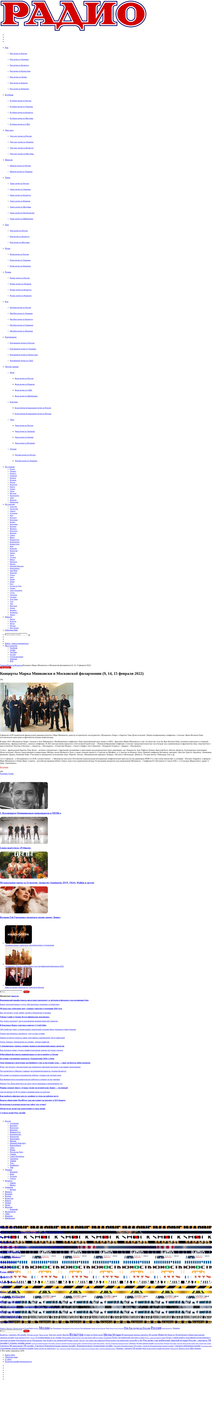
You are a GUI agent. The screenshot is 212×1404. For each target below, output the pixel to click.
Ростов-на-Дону (16, 586)
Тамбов (13, 1161)
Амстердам (14, 509)
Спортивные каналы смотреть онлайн (16, 1348)
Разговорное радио (24, 1340)
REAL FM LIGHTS (10, 1302)
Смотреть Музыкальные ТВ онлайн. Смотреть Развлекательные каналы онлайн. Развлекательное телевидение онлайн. (56, 1346)
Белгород (13, 518)
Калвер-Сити (14, 544)
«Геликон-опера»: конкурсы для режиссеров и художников (29, 945)
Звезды (12, 619)
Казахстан (13, 484)
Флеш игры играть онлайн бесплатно (156, 1348)
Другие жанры (12, 366)
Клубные (9, 95)
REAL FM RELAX (10, 1312)
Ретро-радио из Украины (20, 260)
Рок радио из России (18, 53)
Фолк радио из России (24, 378)
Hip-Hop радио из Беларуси (21, 319)
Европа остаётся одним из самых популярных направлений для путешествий (32, 1038)
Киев (11, 546)
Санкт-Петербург (16, 590)
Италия (12, 482)
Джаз (12, 420)
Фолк (12, 372)
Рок (6, 47)
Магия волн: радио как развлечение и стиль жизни (22, 1109)
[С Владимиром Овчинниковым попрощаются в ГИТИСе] (24, 808)
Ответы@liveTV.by (22, 1338)
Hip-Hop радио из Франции (21, 331)
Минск (12, 560)
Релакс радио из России (20, 278)
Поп (7, 224)
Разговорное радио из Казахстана (24, 355)
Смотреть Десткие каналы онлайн (141, 1343)
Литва (12, 491)
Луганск (13, 557)
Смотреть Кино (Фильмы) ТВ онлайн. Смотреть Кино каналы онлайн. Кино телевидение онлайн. (182, 1343)
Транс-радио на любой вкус (45, 1348)
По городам (10, 504)
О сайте (8, 1359)
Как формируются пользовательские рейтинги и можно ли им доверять (30, 1079)
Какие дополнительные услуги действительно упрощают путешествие (29, 1004)
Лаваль (12, 553)
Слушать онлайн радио (19, 1343)
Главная (3, 665)
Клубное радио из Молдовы (21, 118)
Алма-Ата (13, 507)
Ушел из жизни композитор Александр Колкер (24, 987)
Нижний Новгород (17, 566)
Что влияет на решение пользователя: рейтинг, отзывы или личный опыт (30, 1075)
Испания (13, 480)
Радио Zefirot (7, 1272)
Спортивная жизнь (206, 1346)
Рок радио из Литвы (18, 77)
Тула (11, 601)
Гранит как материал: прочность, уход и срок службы (22, 1034)
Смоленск (13, 595)
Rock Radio (6, 1242)
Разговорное (11, 337)
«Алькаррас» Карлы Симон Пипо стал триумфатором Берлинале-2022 (34, 966)
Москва (12, 564)
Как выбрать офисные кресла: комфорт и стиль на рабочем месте (29, 1096)
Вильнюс (13, 526)
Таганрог (13, 597)
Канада (12, 487)
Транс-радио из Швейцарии (21, 219)
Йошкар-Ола (14, 540)
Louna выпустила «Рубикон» (15, 848)
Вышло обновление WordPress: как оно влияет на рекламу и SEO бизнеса (32, 1100)
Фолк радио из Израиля (24, 384)
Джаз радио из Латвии (24, 437)
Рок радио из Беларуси (19, 65)
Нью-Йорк (13, 571)
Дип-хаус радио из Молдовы (22, 154)
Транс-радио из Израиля (20, 201)
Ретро (7, 248)
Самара (12, 588)
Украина (13, 471)
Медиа (12, 624)
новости (14, 996)
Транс (7, 177)
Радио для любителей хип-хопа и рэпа (128, 1338)
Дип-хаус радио (55, 1335)
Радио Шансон (8, 1262)
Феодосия (13, 606)
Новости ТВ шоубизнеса (177, 1335)
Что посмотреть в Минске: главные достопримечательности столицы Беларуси (33, 1071)
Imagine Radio (7, 1227)
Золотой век (6, 1322)
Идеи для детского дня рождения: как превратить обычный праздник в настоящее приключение (40, 1067)
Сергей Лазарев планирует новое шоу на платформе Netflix (31, 1232)
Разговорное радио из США (21, 361)
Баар (11, 515)
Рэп (6, 301)
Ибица (12, 537)
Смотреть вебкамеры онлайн (187, 1346)
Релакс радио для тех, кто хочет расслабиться (86, 1340)
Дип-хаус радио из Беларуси (21, 148)
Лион (12, 555)
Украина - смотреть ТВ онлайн (129, 1348)
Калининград (15, 542)
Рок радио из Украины (19, 59)
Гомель (12, 535)
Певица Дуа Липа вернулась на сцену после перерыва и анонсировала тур (31, 1084)
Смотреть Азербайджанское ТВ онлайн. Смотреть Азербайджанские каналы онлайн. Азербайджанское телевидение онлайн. (68, 1343)
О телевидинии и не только (48, 1337)
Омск (12, 577)
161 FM (4, 1287)
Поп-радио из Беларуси (19, 237)
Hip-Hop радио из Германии (21, 325)
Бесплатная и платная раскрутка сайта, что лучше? (23, 1104)
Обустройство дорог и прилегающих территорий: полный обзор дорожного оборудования (38, 1029)
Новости (8, 617)
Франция (13, 500)
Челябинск (14, 612)
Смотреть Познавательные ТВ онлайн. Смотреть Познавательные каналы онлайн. (144, 1346)
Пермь (12, 582)
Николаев (13, 573)
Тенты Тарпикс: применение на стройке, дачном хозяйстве (24, 1042)
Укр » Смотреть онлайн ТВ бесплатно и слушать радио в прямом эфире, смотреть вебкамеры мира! (86, 1348)
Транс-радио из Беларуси (20, 195)
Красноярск (15, 1139)
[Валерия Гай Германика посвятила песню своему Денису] (24, 913)
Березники (14, 520)
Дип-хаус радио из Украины (21, 142)
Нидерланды (14, 496)
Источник (4, 767)
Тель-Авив (14, 599)
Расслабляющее (85, 1328)
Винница (13, 529)
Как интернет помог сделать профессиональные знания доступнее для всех (31, 1050)
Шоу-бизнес (14, 628)
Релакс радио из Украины (20, 284)
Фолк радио (174, 1348)
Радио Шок (6, 1237)
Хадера (12, 608)
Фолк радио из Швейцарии (26, 396)
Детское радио (32, 1335)
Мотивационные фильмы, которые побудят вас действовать (32, 1247)
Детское (13, 449)
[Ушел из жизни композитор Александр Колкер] (18, 985)
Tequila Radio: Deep (10, 1252)
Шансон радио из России (20, 166)
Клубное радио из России (20, 101)
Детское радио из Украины (26, 461)
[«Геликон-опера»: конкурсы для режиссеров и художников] (18, 943)
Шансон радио (184, 1348)
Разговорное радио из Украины (23, 349)
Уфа (11, 604)
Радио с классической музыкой (155, 1338)
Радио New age (8, 1292)
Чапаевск (13, 610)
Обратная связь (11, 630)
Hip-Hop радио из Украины (21, 313)
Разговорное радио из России (22, 343)
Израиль (13, 478)
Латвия (12, 489)
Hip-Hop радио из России (20, 307)
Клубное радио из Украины (21, 107)
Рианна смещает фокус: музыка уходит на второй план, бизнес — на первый (34, 1088)
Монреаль (13, 562)
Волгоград (13, 531)
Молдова (13, 493)
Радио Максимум (9, 1282)
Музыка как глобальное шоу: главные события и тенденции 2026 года (31, 1009)
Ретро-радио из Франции (20, 266)
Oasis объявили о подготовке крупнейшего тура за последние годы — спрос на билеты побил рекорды (45, 1063)
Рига (11, 584)
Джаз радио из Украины (25, 431)
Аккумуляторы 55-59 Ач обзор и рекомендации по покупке (25, 1092)
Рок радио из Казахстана (20, 71)
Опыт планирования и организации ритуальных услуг (29, 1307)
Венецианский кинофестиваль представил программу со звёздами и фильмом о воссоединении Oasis (44, 1000)
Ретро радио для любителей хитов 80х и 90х (124, 1340)
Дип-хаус (9, 130)
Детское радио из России (25, 455)
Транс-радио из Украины (20, 189)
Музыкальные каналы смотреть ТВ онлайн (139, 1335)
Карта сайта (10, 1355)
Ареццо (12, 511)
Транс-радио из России (19, 183)
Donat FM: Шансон (10, 1257)
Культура (13, 621)
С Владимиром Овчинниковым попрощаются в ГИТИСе (30, 813)
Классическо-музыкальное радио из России (33, 408)
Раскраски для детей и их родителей (49, 1340)
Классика (14, 402)
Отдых (32, 1338)
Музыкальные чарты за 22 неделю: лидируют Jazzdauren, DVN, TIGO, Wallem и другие (47, 882)
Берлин (12, 522)
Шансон (9, 160)
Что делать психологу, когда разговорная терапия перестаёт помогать (29, 1021)
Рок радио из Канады (19, 83)
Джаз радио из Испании (25, 443)
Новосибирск (15, 568)
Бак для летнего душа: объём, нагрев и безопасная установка (25, 1013)
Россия (12, 469)
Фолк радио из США (23, 390)
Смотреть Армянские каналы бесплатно (116, 1343)
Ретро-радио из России (19, 254)
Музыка (13, 626)
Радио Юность (8, 1267)
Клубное (35, 1328)
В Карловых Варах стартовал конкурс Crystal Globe (23, 1025)
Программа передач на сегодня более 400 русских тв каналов (87, 1338)
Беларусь (13, 473)
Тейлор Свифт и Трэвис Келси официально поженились (24, 1017)
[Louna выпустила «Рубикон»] (24, 843)
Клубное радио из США (20, 124)
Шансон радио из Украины (21, 172)
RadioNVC (5, 1277)
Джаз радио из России (24, 425)
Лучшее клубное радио (93, 1335)
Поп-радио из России (19, 231)
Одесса (12, 575)
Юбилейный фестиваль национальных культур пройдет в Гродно (29, 1054)
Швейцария (14, 502)
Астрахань (13, 513)
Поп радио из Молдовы (20, 242)
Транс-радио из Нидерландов (22, 213)
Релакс (8, 272)
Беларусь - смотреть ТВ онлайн (13, 1335)
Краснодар (14, 551)
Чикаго (12, 615)
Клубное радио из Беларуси (21, 112)
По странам (10, 467)
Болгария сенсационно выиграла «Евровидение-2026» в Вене (27, 1059)
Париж (12, 579)
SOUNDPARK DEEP (11, 1317)
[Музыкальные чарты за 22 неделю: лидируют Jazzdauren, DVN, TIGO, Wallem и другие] (24, 878)
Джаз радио (43, 1335)
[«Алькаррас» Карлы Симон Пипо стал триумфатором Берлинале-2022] (18, 964)
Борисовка (14, 524)
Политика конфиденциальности (18, 1361)
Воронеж (13, 533)
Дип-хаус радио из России (21, 136)
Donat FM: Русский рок (12, 1297)
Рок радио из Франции (19, 89)
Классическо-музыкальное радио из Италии (33, 414)
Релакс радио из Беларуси (20, 290)
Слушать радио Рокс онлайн (12, 1113)
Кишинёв (13, 548)
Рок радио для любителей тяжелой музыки (165, 1340)
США (12, 498)
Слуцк (12, 593)
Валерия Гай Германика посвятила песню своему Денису (30, 917)
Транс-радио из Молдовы (20, 207)
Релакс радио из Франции (21, 296)
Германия (13, 476)
